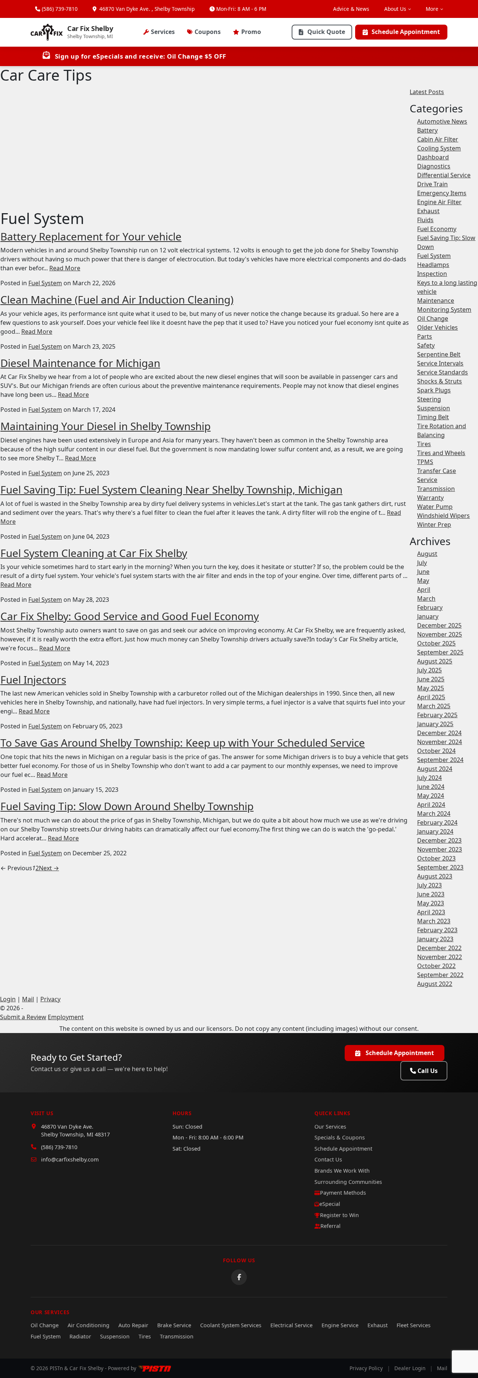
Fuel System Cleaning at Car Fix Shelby (93, 553)
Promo (251, 32)
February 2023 (437, 930)
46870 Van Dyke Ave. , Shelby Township (146, 8)
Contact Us (328, 1159)
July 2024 (429, 778)
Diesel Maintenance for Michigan (80, 363)
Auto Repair (133, 1325)
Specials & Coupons (339, 1137)
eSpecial (329, 1203)
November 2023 (439, 849)
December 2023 (439, 840)
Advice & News (351, 8)
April (423, 589)
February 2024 (437, 822)
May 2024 (430, 795)
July (422, 563)
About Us (395, 8)
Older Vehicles (437, 327)
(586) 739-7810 (60, 8)
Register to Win (339, 1215)
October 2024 (436, 751)
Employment (66, 1017)
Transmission (436, 489)
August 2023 (434, 876)
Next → (49, 868)
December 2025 (439, 625)
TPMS (425, 462)
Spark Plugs (434, 390)
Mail (28, 999)
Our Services (330, 1126)
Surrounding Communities (348, 1181)
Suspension (433, 408)
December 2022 (439, 948)
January (427, 616)
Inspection (432, 274)
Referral (330, 1225)
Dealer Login (409, 1368)
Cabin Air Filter (437, 139)
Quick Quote (326, 32)
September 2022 (440, 975)
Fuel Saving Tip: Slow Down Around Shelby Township (127, 806)
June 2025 (430, 679)
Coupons (208, 32)
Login (8, 999)
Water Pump (435, 507)
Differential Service (444, 175)
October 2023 (436, 858)
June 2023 (430, 894)
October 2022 (436, 966)
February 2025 (437, 715)
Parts (424, 336)
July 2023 (429, 885)
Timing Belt (433, 417)
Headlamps (433, 265)
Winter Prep (434, 524)
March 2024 (433, 813)
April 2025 (431, 697)
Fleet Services (414, 1325)
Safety (426, 345)
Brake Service (174, 1325)
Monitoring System (444, 309)
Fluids (425, 220)
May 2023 (430, 903)
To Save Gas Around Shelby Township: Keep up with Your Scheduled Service (182, 742)
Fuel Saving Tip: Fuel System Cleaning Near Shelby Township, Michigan (171, 489)
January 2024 (435, 831)
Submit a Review (23, 1017)
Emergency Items (441, 193)
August (427, 554)
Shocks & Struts (439, 381)
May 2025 (430, 688)
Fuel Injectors (33, 679)
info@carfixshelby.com (70, 1159)
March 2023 (433, 921)
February (430, 607)
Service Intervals (440, 363)
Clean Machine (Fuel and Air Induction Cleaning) (116, 299)
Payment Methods (343, 1192)
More (432, 8)
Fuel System (45, 283)
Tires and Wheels (441, 453)
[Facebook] (239, 1277)
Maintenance (435, 300)
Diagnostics (433, 166)
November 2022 (439, 957)
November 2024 (439, 742)
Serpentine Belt (438, 354)
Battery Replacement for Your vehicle (90, 236)
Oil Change (432, 318)
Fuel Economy (436, 229)
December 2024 (439, 733)
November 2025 (439, 634)
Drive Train (432, 184)
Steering (429, 399)
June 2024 (430, 787)
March (426, 598)
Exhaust (428, 211)
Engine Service (340, 1325)
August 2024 (434, 769)
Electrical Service (291, 1325)
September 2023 (440, 867)
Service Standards (442, 372)
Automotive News (442, 121)
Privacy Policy (366, 1368)
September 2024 (440, 760)
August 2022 (434, 984)
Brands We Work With (342, 1170)
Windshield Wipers (443, 515)
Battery (427, 130)
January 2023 (435, 939)
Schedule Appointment (406, 32)
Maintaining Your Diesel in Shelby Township (105, 426)
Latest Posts (427, 92)
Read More (64, 268)
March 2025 (433, 706)
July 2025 (429, 670)
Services (163, 32)
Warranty (430, 498)
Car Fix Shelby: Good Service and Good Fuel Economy (129, 616)
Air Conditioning (88, 1325)
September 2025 (440, 652)
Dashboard (433, 157)
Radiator (80, 1336)
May (423, 580)
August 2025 (434, 661)
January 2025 (435, 724)
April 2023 (431, 912)
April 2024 (431, 804)
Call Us (428, 1071)
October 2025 (436, 643)
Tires (424, 444)
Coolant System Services (230, 1325)
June (423, 571)
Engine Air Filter (439, 202)
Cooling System (439, 148)
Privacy (50, 999)
